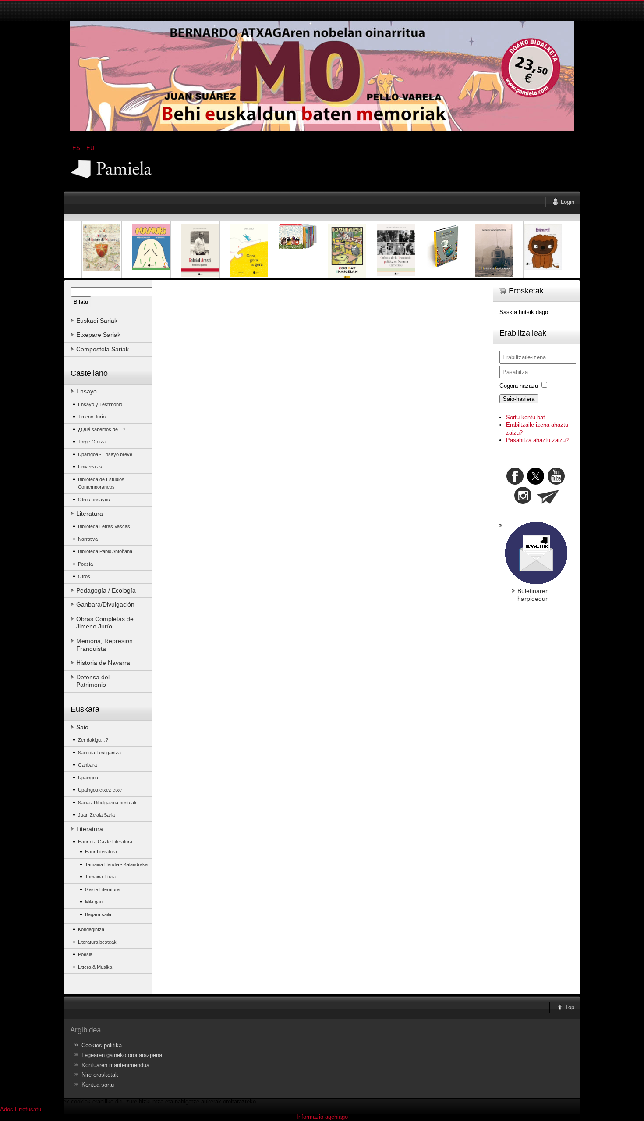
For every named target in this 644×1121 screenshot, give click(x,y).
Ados (6, 1109)
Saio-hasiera (518, 399)
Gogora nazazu (518, 385)
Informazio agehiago (322, 1117)
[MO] (322, 129)
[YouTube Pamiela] (556, 482)
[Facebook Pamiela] (515, 482)
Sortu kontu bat (525, 417)
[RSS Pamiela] (523, 502)
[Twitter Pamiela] (565, 482)
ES (77, 148)
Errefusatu (28, 1109)
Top (569, 1007)
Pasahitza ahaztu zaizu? (537, 440)
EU (90, 148)
